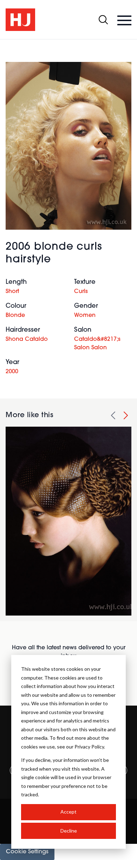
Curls (81, 291)
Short (12, 291)
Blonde (15, 315)
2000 (12, 372)
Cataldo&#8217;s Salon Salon (97, 344)
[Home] (20, 19)
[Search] (103, 19)
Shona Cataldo (27, 339)
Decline (68, 831)
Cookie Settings (27, 852)
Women (85, 315)
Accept (68, 812)
